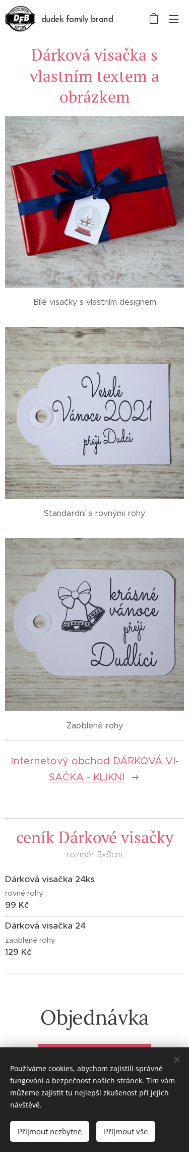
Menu (174, 19)
